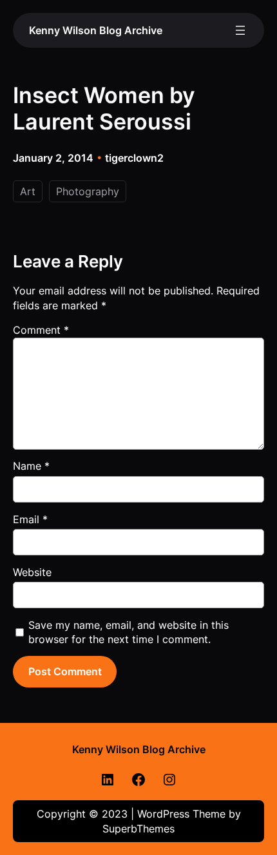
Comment (41, 329)
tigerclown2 (134, 157)
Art (27, 191)
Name (31, 465)
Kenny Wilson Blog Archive (95, 30)
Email (30, 519)
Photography (87, 191)
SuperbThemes (138, 828)
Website (32, 572)
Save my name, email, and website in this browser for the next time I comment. (128, 632)
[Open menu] (240, 30)
